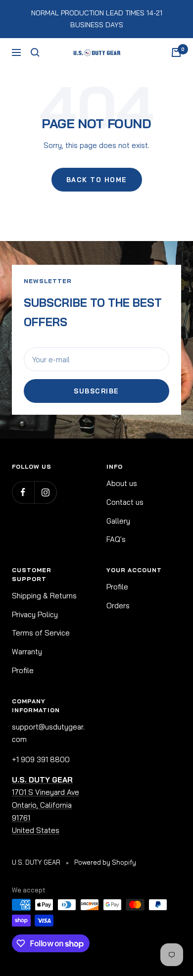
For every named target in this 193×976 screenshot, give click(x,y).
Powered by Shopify (105, 862)
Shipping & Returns (44, 595)
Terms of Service (41, 632)
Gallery (118, 521)
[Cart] (176, 52)
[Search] (35, 52)
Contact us (125, 502)
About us (121, 483)
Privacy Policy (35, 614)
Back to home (96, 180)
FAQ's (116, 539)
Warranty (27, 651)
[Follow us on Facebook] (23, 492)
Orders (118, 605)
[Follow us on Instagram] (45, 492)
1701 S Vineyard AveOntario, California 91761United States (45, 805)
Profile (23, 670)
